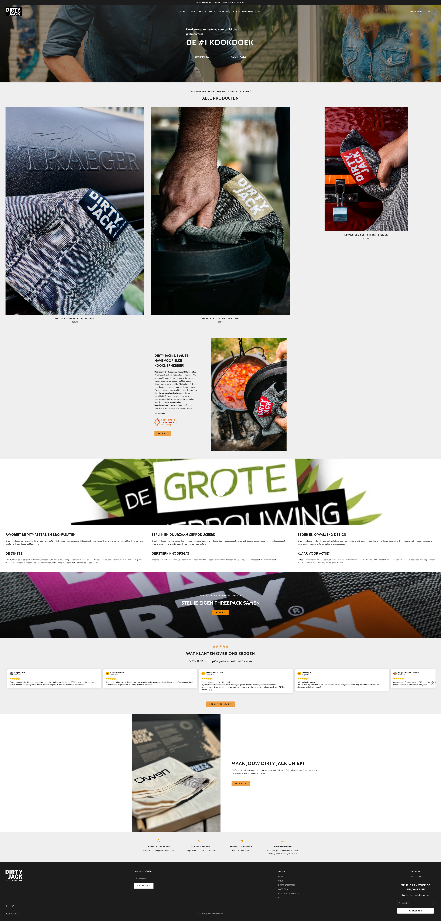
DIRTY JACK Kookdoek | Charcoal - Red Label (366, 235)
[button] (432, 682)
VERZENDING (416, 877)
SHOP (192, 12)
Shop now (240, 783)
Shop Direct (203, 56)
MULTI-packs (238, 56)
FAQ (259, 12)
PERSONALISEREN (207, 12)
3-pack (216, 2)
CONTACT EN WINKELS (243, 12)
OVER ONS (224, 12)
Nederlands (416, 12)
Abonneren (143, 886)
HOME (182, 12)
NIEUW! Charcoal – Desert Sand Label (220, 318)
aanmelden (415, 911)
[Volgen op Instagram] (12, 906)
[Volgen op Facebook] (7, 906)
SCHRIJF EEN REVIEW (220, 704)
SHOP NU (162, 433)
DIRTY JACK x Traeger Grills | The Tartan (74, 318)
